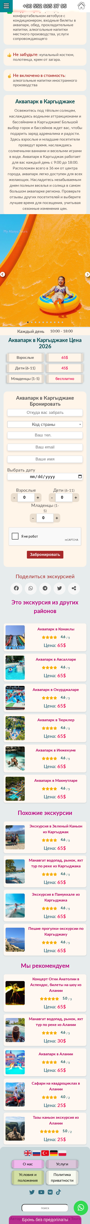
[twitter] (32, 1192)
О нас (28, 1164)
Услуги (62, 1164)
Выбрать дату (21, 470)
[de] (54, 1156)
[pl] (62, 1156)
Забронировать (45, 555)
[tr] (45, 1156)
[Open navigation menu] (6, 6)
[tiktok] (58, 1192)
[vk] (50, 1192)
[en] (28, 1156)
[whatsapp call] (81, 1208)
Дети (63, 490)
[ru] (37, 1156)
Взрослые (26, 490)
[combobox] (45, 424)
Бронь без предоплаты (45, 1219)
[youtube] (41, 1192)
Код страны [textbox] (43, 424)
